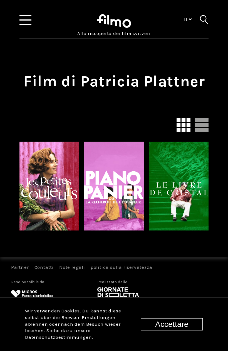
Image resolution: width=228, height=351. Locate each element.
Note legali (72, 267)
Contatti (44, 267)
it (186, 19)
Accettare (172, 324)
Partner (20, 267)
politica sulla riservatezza (121, 267)
